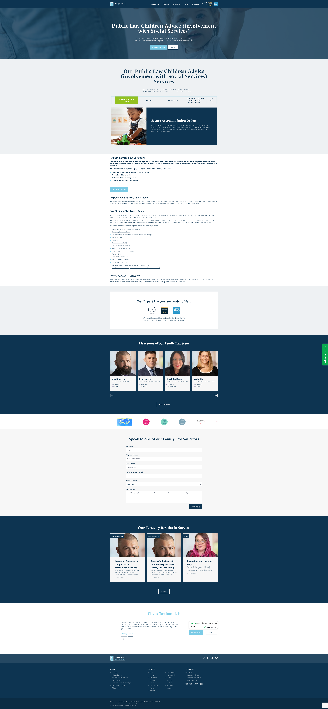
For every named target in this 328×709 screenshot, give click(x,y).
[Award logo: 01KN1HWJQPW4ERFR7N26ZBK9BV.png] (210, 4)
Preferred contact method (134, 472)
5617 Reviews (213, 623)
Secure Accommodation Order (121, 248)
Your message (130, 489)
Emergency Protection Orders (121, 232)
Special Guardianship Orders (121, 260)
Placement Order (117, 237)
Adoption (115, 240)
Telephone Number (132, 455)
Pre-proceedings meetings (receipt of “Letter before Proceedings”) (132, 235)
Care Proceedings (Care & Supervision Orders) (126, 229)
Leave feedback (196, 632)
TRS (135, 705)
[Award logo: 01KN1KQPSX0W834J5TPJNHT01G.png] (152, 310)
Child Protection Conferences (121, 246)
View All (211, 632)
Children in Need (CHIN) (119, 243)
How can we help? (131, 481)
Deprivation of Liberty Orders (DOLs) (123, 251)
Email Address (130, 463)
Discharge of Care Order (119, 262)
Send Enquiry (196, 507)
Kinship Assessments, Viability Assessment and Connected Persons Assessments (136, 268)
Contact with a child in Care (120, 257)
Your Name (129, 446)
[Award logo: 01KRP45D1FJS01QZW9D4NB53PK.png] (204, 4)
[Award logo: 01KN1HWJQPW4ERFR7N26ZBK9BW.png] (216, 4)
